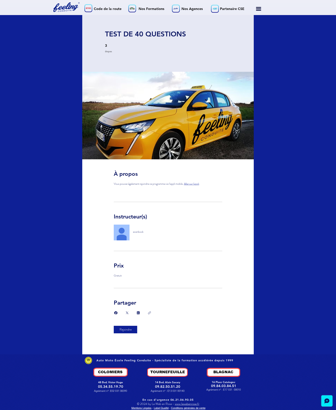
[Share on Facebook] (116, 313)
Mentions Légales (141, 407)
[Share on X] (127, 313)
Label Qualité (161, 407)
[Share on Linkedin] (138, 313)
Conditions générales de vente (188, 407)
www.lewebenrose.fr (187, 404)
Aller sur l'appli (191, 184)
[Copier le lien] (149, 313)
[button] (258, 9)
